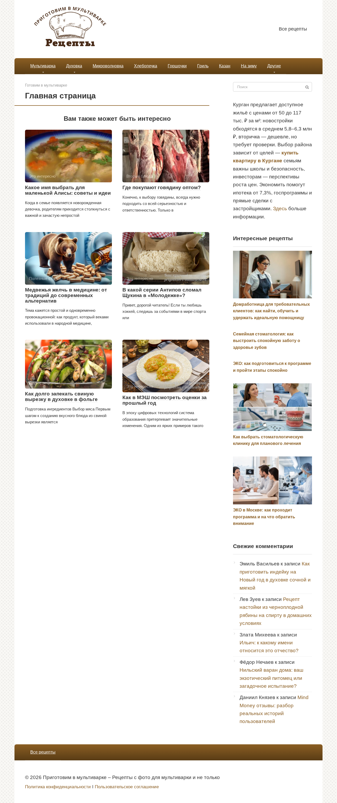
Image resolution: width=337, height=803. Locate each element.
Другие (274, 66)
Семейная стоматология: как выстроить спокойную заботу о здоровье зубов (266, 341)
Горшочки (177, 66)
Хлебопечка (145, 66)
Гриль (203, 66)
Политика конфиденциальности (58, 786)
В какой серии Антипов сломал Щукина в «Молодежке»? (161, 292)
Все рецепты (293, 29)
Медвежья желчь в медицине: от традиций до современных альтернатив (66, 295)
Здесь (280, 208)
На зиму (249, 66)
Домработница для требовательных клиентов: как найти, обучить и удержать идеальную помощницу (271, 311)
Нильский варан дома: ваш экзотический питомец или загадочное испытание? (271, 678)
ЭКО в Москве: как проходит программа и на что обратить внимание (264, 517)
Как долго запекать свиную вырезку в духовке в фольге (61, 396)
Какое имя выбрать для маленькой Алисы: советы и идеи (68, 190)
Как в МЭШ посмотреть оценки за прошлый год (164, 400)
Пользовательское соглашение (127, 786)
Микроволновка (108, 66)
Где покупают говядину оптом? (161, 187)
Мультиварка (43, 66)
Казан (224, 66)
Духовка (74, 66)
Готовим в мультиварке (46, 85)
